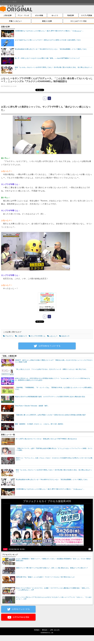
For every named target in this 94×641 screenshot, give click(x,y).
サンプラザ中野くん (38, 336)
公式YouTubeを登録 (20, 617)
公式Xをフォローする (20, 609)
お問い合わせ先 (54, 630)
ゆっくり (55, 15)
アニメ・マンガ (23, 15)
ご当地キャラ (22, 336)
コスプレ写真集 (86, 15)
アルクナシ (9, 336)
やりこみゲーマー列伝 (78, 21)
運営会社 (44, 630)
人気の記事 (8, 15)
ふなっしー (53, 336)
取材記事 (70, 15)
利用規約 (37, 630)
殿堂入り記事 (47, 21)
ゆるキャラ (65, 336)
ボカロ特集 (39, 15)
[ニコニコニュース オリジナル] (16, 8)
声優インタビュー (15, 21)
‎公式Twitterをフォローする (49, 346)
